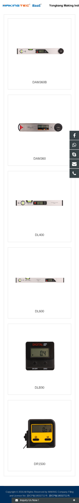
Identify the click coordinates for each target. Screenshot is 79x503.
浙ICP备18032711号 (59, 495)
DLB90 (39, 387)
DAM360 (39, 158)
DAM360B (39, 82)
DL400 (39, 235)
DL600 (39, 311)
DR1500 (39, 464)
